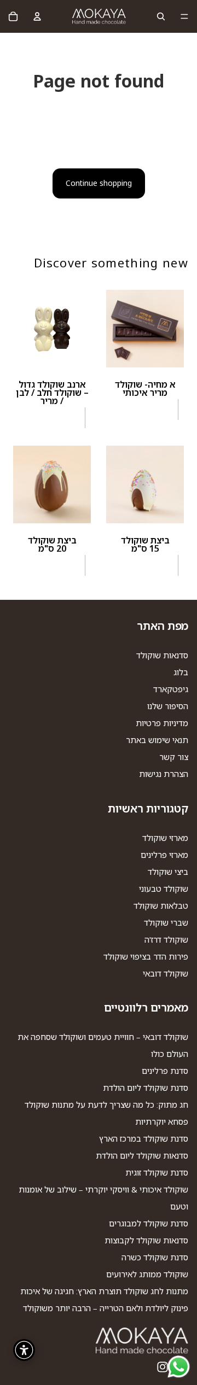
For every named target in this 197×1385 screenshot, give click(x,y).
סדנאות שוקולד (162, 655)
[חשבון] (37, 16)
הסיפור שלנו (167, 705)
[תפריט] (184, 16)
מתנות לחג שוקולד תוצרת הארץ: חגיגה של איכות (104, 1290)
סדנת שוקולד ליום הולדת (145, 1087)
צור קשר (173, 756)
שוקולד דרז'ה (166, 939)
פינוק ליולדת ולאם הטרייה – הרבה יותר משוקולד (105, 1307)
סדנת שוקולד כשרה (154, 1257)
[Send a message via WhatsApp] (179, 1367)
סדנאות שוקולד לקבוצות (146, 1240)
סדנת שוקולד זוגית (156, 1172)
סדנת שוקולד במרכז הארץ (143, 1138)
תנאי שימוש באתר (157, 739)
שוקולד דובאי (165, 973)
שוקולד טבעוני (163, 888)
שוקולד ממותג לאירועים (147, 1274)
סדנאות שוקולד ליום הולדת (142, 1155)
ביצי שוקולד (168, 871)
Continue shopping (99, 183)
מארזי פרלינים (164, 854)
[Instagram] (162, 1367)
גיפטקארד (170, 688)
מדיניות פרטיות (162, 722)
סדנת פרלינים (165, 1070)
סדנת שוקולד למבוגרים (148, 1223)
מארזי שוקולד (165, 837)
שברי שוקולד (166, 922)
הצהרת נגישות (163, 773)
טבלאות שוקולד (161, 905)
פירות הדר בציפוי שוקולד (145, 956)
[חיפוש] (161, 16)
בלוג (180, 672)
